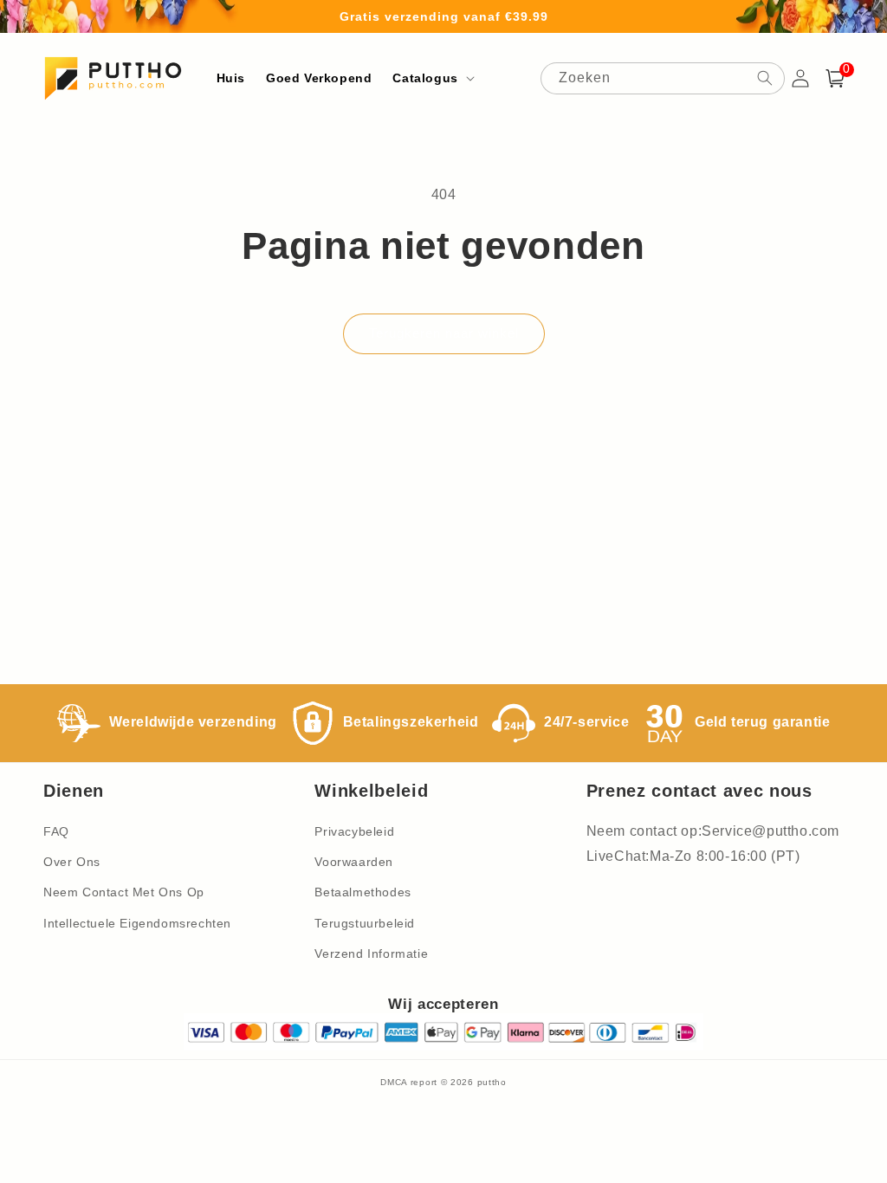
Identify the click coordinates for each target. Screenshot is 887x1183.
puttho (492, 1082)
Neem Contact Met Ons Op (123, 892)
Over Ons (71, 862)
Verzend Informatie (371, 953)
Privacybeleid (354, 831)
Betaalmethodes (362, 892)
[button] (431, 78)
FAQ (56, 831)
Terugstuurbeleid (364, 923)
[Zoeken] (765, 78)
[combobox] (662, 78)
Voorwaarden (353, 862)
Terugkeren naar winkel (444, 333)
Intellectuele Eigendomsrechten (137, 923)
